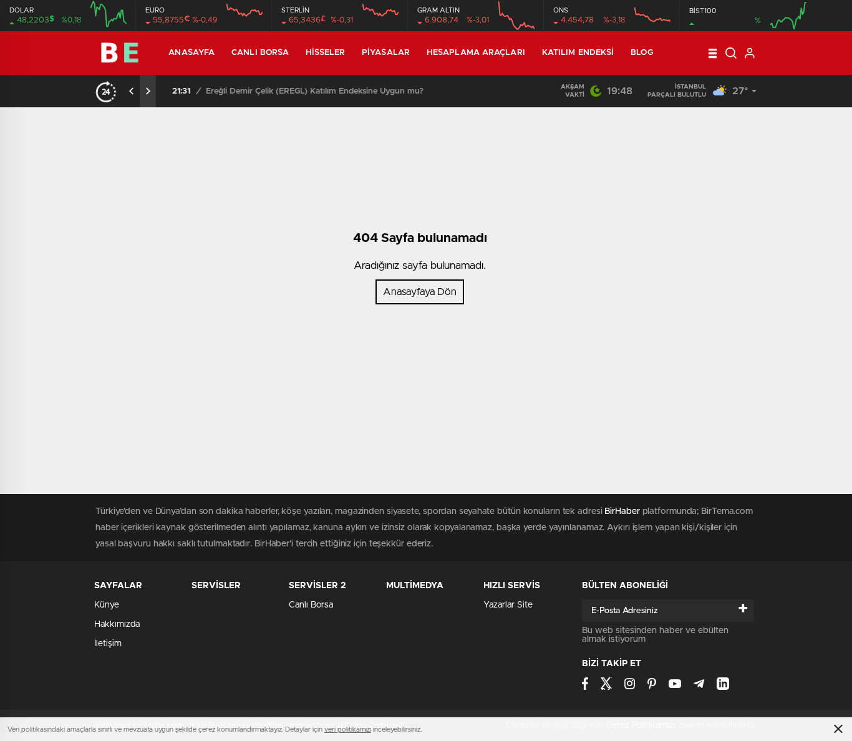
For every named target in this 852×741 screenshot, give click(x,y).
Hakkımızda (117, 624)
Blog (641, 53)
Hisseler (325, 53)
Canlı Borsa (260, 53)
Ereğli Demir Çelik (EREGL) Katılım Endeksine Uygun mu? (310, 91)
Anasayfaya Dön (420, 292)
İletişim (108, 643)
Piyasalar (386, 53)
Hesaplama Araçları (476, 53)
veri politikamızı (347, 729)
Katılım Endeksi (578, 53)
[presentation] (131, 91)
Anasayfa (191, 53)
